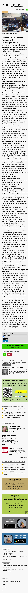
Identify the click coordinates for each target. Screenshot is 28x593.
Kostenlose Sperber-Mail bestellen (15, 346)
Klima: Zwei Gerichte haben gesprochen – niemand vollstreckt (15, 470)
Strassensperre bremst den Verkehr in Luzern (15, 565)
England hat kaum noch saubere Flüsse (14, 415)
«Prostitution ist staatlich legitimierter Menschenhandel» (13, 552)
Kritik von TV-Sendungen (15, 448)
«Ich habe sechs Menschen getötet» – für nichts (14, 409)
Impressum (5, 591)
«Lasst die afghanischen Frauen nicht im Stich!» (14, 473)
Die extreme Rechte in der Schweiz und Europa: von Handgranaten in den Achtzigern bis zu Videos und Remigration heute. (10, 441)
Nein (9, 354)
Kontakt (4, 584)
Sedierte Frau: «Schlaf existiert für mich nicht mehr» (15, 557)
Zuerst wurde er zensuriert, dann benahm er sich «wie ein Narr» (15, 465)
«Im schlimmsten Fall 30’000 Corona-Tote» (15, 467)
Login (16, 9)
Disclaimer (4, 587)
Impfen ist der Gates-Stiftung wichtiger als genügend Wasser (15, 413)
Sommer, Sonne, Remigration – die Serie (10, 436)
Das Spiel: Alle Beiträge (15, 426)
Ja (4, 354)
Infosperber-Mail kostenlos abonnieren (11, 581)
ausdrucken (7, 335)
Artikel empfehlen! (8, 333)
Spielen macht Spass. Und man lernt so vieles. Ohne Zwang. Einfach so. (17, 430)
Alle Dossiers (23, 457)
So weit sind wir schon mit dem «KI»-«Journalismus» (12, 418)
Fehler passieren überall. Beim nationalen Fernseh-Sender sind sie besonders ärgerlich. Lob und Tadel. (17, 452)
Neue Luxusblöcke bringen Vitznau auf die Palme (14, 569)
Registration (22, 9)
